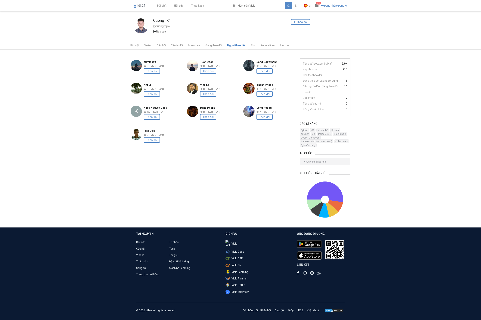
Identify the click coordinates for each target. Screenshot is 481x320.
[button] (307, 6)
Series (148, 45)
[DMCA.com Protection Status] (333, 310)
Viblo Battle (238, 285)
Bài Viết (161, 5)
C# (312, 130)
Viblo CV (236, 265)
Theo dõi (151, 71)
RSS (300, 310)
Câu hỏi (161, 45)
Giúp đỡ (279, 310)
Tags (172, 248)
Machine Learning (179, 268)
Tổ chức (174, 242)
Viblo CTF (237, 258)
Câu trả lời (177, 45)
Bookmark (194, 45)
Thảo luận (142, 261)
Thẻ (253, 45)
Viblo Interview (240, 291)
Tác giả (173, 255)
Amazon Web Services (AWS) (316, 141)
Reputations (268, 45)
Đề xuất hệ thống (179, 261)
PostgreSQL (324, 134)
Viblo (234, 243)
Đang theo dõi (214, 45)
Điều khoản (313, 310)
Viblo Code (237, 251)
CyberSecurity (308, 145)
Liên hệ (284, 45)
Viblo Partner (239, 278)
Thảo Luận (197, 5)
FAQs (291, 310)
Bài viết (134, 45)
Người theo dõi (236, 45)
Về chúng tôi (250, 310)
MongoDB (323, 130)
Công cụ (141, 268)
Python (304, 130)
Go (313, 134)
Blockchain (340, 134)
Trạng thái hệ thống (147, 274)
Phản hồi (265, 310)
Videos (140, 255)
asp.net (305, 134)
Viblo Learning (239, 271)
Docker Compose (310, 137)
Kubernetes (341, 141)
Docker (335, 130)
